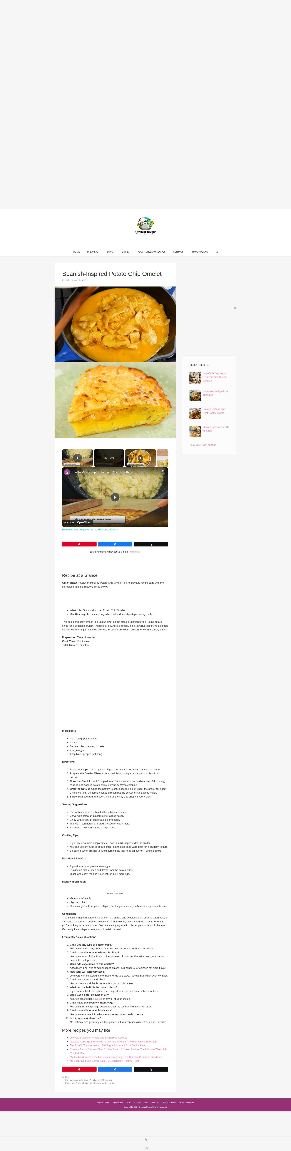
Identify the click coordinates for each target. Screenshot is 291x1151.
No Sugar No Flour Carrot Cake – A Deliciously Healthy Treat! (105, 1060)
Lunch (110, 252)
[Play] (140, 458)
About (146, 1103)
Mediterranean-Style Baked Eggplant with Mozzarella (88, 1080)
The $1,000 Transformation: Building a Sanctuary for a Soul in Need (108, 1045)
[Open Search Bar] (217, 251)
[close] (146, 1139)
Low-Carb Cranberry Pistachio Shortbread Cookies (98, 1037)
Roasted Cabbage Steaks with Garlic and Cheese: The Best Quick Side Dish (113, 1041)
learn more (134, 551)
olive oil (97, 998)
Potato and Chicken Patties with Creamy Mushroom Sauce (91, 1083)
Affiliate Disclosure (186, 1103)
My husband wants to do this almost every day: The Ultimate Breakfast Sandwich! (116, 1057)
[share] (162, 471)
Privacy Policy (199, 252)
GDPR (128, 1103)
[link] (67, 472)
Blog (67, 1077)
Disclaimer (155, 1103)
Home (76, 252)
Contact (178, 252)
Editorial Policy (169, 1103)
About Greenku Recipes (152, 252)
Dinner (126, 252)
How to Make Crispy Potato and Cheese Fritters (102, 472)
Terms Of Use (117, 1103)
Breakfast (93, 252)
